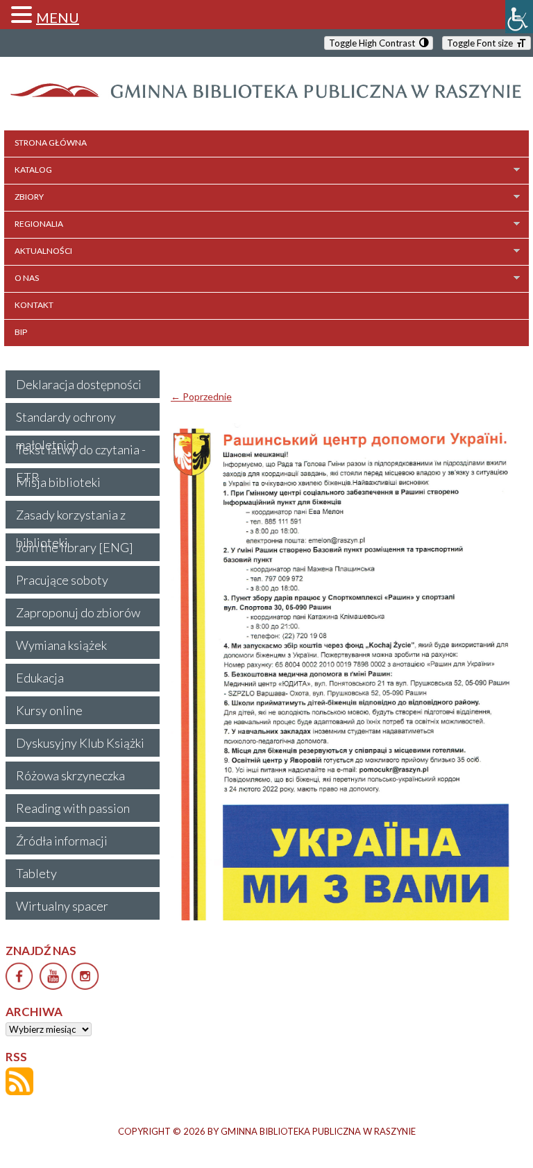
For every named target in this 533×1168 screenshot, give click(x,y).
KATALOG (33, 169)
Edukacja (40, 677)
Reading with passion (73, 808)
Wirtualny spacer (62, 905)
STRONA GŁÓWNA (51, 142)
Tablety (36, 873)
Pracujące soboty (62, 579)
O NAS (27, 278)
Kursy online (49, 710)
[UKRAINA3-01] (347, 671)
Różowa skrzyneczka (70, 775)
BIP (21, 332)
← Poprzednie (201, 396)
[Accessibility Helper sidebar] (519, 16)
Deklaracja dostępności (79, 384)
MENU (57, 17)
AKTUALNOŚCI (43, 251)
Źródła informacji (62, 840)
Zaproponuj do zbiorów (78, 612)
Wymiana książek (61, 645)
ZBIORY (29, 196)
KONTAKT (34, 305)
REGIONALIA (39, 223)
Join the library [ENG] (74, 547)
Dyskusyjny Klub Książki (80, 742)
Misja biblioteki (58, 482)
